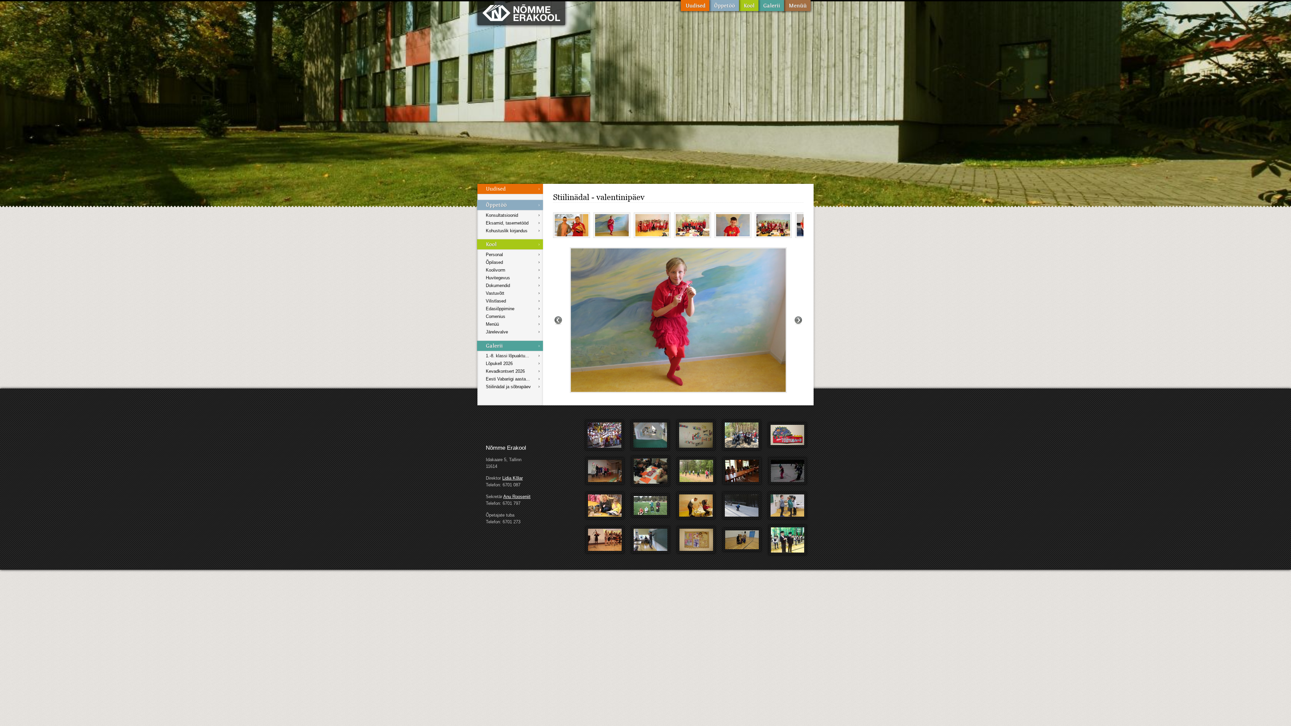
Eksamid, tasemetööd (507, 223)
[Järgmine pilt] (798, 320)
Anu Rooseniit (517, 496)
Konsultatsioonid (502, 215)
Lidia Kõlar (512, 478)
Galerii (771, 5)
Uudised (695, 5)
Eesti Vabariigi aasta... (508, 378)
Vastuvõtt (495, 293)
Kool (748, 5)
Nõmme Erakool (521, 12)
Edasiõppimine (500, 308)
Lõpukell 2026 (499, 363)
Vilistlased (496, 301)
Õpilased (494, 262)
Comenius (495, 316)
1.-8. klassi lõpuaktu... (507, 355)
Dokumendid (498, 285)
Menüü (797, 5)
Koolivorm (495, 270)
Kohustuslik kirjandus (506, 230)
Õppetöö (724, 5)
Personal (494, 254)
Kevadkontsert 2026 (505, 371)
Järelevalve (497, 331)
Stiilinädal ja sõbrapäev (508, 386)
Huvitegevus (498, 277)
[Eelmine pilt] (558, 320)
